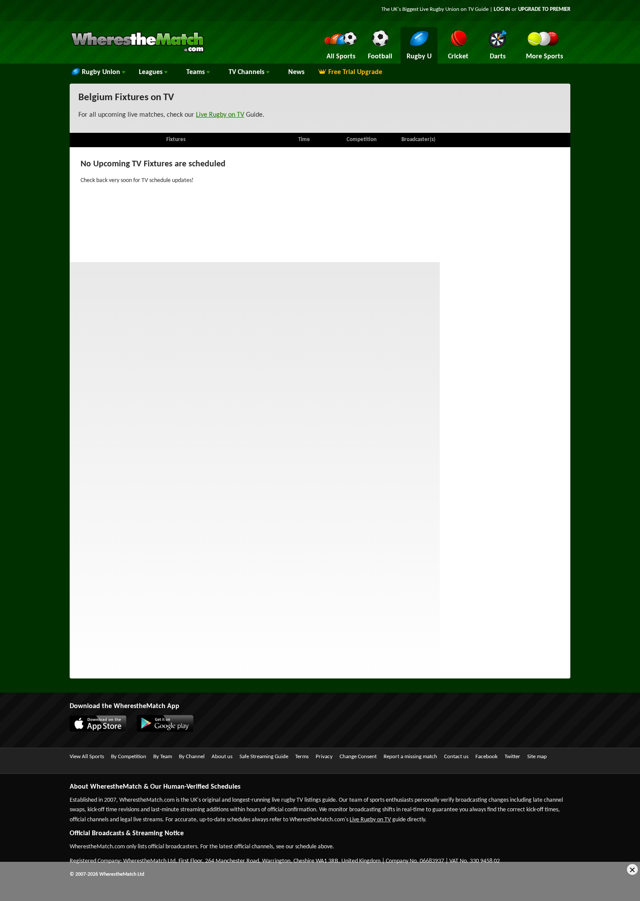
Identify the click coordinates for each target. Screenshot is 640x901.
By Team (162, 756)
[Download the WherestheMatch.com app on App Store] (102, 730)
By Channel (192, 756)
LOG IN (502, 9)
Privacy (324, 756)
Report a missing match (410, 756)
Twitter (512, 756)
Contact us (456, 756)
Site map (537, 756)
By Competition (128, 756)
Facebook (486, 756)
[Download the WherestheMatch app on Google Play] (169, 730)
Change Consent (358, 756)
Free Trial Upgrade (355, 72)
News (296, 72)
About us (222, 756)
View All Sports (87, 756)
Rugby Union (102, 72)
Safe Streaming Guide (263, 756)
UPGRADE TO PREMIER (544, 9)
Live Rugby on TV (220, 114)
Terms (302, 756)
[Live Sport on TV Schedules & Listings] (137, 51)
